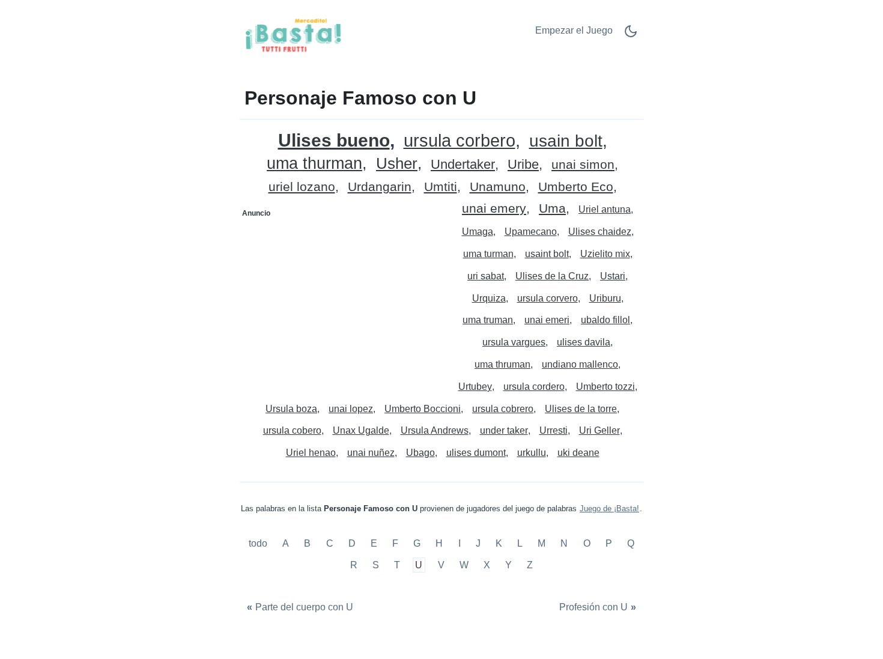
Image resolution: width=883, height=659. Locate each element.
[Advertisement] (341, 298)
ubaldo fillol (605, 320)
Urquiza (489, 298)
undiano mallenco (580, 364)
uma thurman (314, 163)
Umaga (477, 231)
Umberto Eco (575, 187)
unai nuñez (371, 453)
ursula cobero (292, 430)
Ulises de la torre (581, 409)
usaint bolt (547, 254)
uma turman (488, 254)
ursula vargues (513, 342)
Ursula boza (291, 409)
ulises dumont (476, 453)
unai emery (494, 208)
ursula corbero (459, 141)
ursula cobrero (502, 409)
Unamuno (498, 187)
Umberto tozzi (605, 386)
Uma (552, 208)
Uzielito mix (605, 254)
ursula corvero (547, 298)
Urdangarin (379, 187)
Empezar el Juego (574, 30)
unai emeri (546, 320)
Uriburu (605, 298)
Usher (396, 163)
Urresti (553, 430)
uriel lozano (302, 187)
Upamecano (531, 231)
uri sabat (485, 276)
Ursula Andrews (435, 430)
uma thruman (502, 364)
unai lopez (351, 409)
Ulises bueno (334, 140)
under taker (504, 430)
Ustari (612, 276)
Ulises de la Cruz (552, 276)
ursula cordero (534, 386)
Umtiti (440, 187)
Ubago (420, 453)
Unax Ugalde (361, 430)
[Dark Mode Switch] (631, 35)
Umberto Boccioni (422, 409)
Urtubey (475, 386)
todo (259, 544)
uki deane (578, 453)
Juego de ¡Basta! (609, 508)
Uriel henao (311, 453)
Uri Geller (599, 430)
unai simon (582, 165)
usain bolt (565, 141)
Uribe (523, 165)
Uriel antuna (604, 209)
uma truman (488, 320)
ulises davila (583, 342)
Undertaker (463, 165)
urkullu (531, 453)
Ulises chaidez (599, 231)
